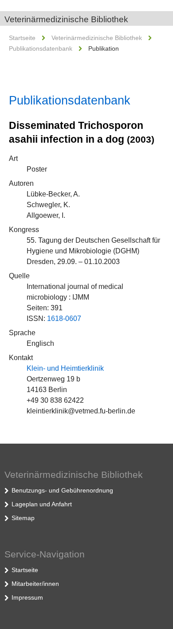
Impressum (27, 597)
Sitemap (23, 517)
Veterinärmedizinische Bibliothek (66, 19)
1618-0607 (64, 318)
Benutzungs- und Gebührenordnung (62, 490)
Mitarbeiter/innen (35, 583)
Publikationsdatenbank (40, 48)
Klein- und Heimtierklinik (65, 368)
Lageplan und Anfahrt (42, 504)
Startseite (22, 37)
